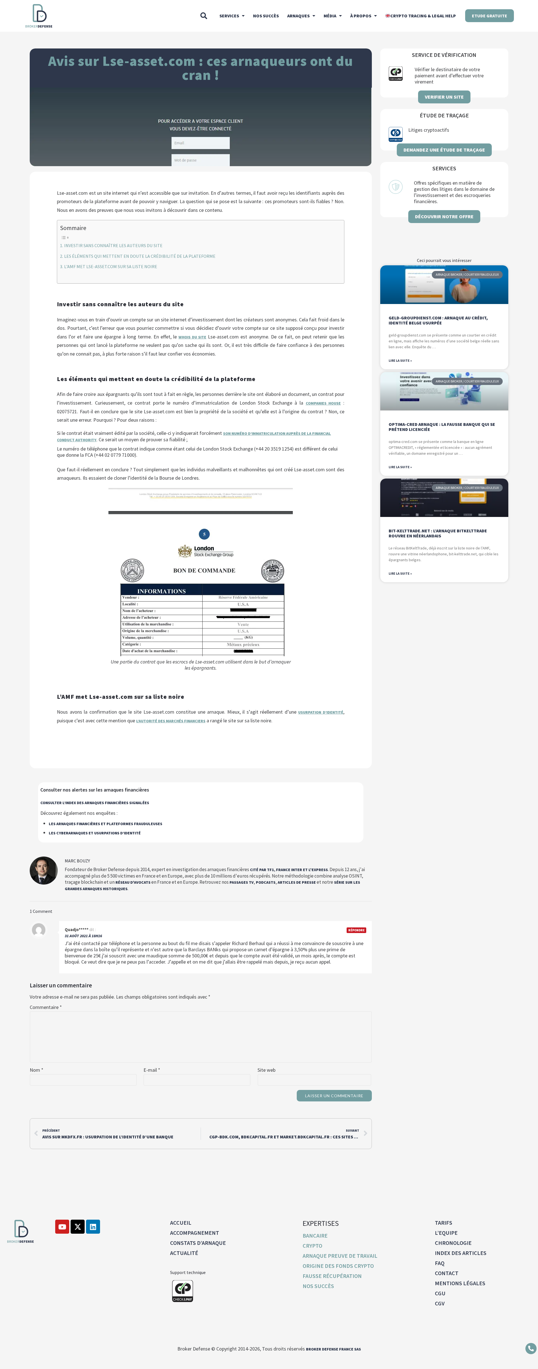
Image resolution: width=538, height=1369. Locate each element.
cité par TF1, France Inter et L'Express (289, 869)
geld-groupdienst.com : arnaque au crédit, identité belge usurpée (438, 320)
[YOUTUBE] (62, 1227)
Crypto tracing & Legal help (423, 15)
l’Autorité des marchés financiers (170, 720)
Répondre (356, 930)
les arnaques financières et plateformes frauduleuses (105, 823)
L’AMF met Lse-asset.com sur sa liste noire (110, 266)
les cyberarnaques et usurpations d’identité (95, 833)
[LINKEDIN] (93, 1227)
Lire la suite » (400, 360)
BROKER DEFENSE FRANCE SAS (333, 1349)
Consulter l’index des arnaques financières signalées (94, 802)
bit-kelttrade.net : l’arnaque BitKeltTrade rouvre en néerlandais (438, 533)
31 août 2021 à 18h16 (83, 935)
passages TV (241, 882)
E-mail (151, 1070)
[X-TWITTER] (78, 1227)
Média (330, 15)
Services (229, 15)
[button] (203, 15)
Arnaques (298, 15)
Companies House (323, 403)
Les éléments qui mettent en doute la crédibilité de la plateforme (139, 256)
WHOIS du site (192, 337)
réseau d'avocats (132, 882)
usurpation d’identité (320, 712)
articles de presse (297, 882)
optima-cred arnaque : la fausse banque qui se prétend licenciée (442, 426)
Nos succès (266, 15)
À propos (360, 15)
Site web (266, 1070)
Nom (36, 1070)
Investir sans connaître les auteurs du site (113, 245)
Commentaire (46, 1007)
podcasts (265, 882)
